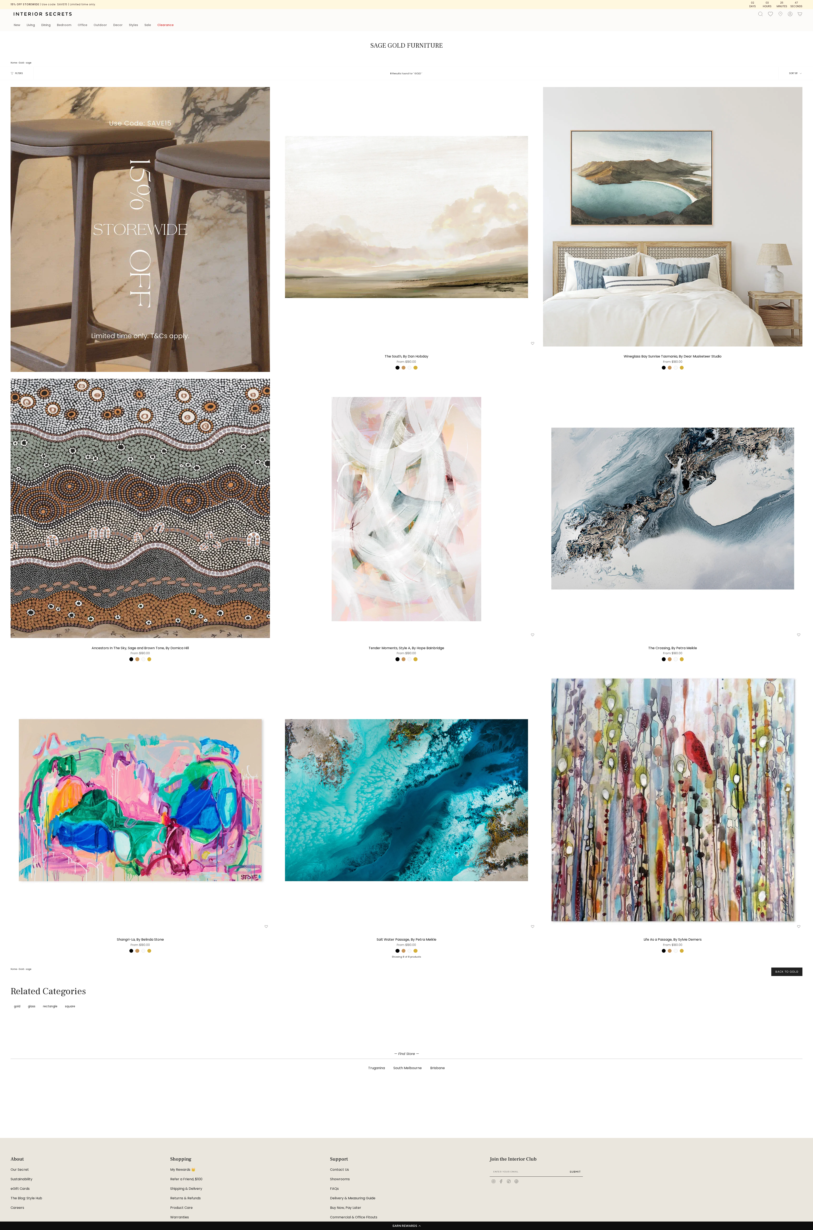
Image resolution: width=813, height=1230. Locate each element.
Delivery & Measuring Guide (352, 1198)
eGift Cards (20, 1188)
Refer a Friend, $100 (186, 1179)
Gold (21, 62)
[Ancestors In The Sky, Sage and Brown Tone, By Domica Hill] (140, 508)
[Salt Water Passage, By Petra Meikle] (406, 799)
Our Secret (20, 1169)
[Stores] (780, 14)
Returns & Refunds (185, 1198)
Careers (17, 1207)
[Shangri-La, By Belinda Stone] (140, 799)
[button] (406, 1226)
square (70, 1006)
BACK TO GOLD (786, 971)
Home (14, 62)
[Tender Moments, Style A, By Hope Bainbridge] (406, 508)
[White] (409, 368)
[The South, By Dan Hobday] (406, 216)
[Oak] (403, 368)
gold (17, 1006)
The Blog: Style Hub (26, 1198)
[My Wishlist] (770, 14)
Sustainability (21, 1179)
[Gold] (415, 368)
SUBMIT (575, 1171)
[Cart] (800, 14)
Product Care (181, 1207)
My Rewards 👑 (182, 1169)
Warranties (179, 1217)
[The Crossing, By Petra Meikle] (672, 508)
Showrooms (340, 1179)
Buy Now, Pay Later (345, 1207)
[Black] (397, 368)
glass (31, 1006)
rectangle (50, 1006)
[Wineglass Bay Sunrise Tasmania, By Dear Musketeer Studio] (672, 216)
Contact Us (339, 1169)
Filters (19, 73)
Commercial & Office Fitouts (353, 1217)
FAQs (334, 1188)
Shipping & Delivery (186, 1188)
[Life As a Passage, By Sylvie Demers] (672, 799)
